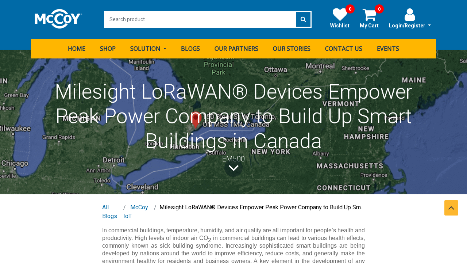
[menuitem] (76, 48)
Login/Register (408, 25)
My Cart (370, 17)
